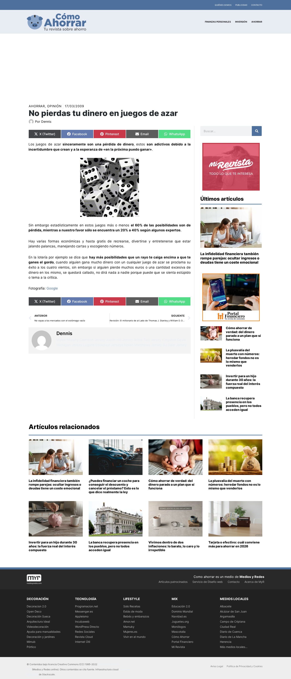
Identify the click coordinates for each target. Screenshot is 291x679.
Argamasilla (227, 616)
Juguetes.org (180, 621)
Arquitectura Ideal (38, 621)
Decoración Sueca (38, 616)
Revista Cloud (84, 636)
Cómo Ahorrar (180, 636)
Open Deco (34, 611)
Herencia (225, 641)
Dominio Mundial (182, 611)
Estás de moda (133, 611)
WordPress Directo (87, 626)
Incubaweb (82, 621)
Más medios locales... (233, 647)
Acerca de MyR (254, 581)
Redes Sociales (85, 631)
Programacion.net (86, 606)
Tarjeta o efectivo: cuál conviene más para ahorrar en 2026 (234, 544)
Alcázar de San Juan (233, 611)
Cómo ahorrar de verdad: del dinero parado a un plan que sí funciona (243, 333)
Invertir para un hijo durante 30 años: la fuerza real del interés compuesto (243, 381)
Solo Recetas (131, 606)
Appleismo (81, 616)
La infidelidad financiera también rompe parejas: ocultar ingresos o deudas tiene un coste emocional (229, 258)
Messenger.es (84, 611)
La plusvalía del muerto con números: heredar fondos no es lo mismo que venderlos (243, 357)
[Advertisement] (145, 63)
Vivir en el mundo (134, 636)
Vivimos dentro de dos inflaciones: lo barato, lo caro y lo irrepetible (174, 546)
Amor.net (129, 621)
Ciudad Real (228, 626)
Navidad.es (179, 616)
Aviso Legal (216, 666)
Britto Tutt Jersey (147, 340)
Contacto (256, 5)
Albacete (225, 606)
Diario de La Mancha (233, 636)
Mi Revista (178, 647)
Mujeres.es (130, 631)
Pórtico (31, 647)
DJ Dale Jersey (174, 345)
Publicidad (241, 5)
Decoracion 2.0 (36, 606)
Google (52, 288)
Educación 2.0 (181, 606)
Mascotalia (178, 631)
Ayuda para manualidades (43, 631)
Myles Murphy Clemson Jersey (80, 340)
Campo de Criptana (232, 621)
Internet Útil (82, 641)
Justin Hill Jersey (119, 340)
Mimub (31, 641)
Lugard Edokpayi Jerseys (103, 345)
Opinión (54, 106)
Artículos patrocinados (173, 581)
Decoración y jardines (41, 636)
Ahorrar (37, 106)
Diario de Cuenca (231, 631)
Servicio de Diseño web (207, 581)
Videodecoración (37, 626)
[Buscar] (257, 131)
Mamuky (128, 626)
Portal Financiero (182, 641)
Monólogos (179, 626)
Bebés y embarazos (136, 616)
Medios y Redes (252, 577)
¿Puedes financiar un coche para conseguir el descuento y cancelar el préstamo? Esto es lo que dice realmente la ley (114, 486)
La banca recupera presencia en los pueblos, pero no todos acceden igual (243, 404)
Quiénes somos (223, 5)
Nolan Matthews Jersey (143, 345)
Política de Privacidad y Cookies (244, 666)
